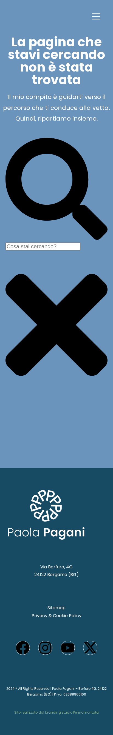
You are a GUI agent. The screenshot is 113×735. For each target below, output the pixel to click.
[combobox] (42, 246)
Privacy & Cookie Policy (56, 615)
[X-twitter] (90, 648)
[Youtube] (68, 648)
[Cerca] (56, 238)
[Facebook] (23, 648)
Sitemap (56, 608)
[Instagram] (45, 648)
